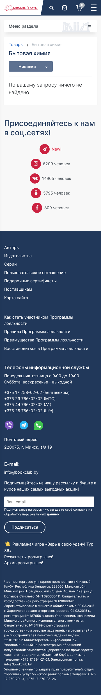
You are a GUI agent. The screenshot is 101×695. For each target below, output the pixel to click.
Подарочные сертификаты (30, 280)
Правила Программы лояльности (37, 331)
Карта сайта (16, 297)
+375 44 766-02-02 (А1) (27, 404)
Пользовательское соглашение (35, 272)
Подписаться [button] (25, 527)
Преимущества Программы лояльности (44, 339)
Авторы (12, 247)
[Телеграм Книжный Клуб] (24, 425)
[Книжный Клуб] (21, 7)
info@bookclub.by (21, 472)
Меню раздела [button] (23, 26)
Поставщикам (18, 289)
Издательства (18, 255)
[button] (94, 7)
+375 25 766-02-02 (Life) (28, 410)
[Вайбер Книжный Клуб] (9, 425)
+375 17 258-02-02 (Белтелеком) (37, 392)
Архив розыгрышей (23, 562)
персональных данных (40, 514)
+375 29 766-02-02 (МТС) (30, 398)
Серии (10, 264)
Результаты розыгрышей (29, 556)
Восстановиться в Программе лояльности (46, 348)
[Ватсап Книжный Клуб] (38, 425)
